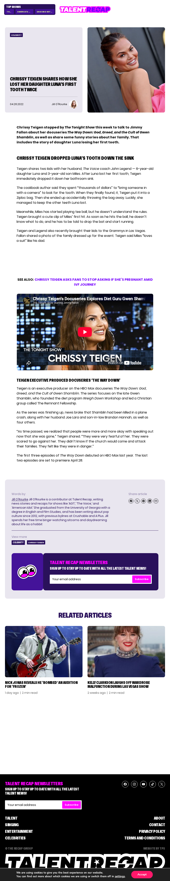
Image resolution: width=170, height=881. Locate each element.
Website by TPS (154, 848)
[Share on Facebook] (131, 501)
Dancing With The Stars (46, 12)
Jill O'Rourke (20, 499)
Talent (11, 818)
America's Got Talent (25, 12)
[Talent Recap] (85, 9)
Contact (157, 824)
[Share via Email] (155, 501)
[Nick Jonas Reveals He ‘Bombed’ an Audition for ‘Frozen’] (44, 651)
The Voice (10, 12)
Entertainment (19, 831)
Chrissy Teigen (36, 542)
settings (120, 876)
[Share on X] (137, 501)
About (159, 818)
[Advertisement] (85, 260)
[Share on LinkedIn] (149, 501)
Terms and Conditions (144, 838)
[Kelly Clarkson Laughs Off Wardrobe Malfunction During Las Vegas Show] (126, 651)
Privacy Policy (152, 831)
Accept (142, 874)
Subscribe (141, 579)
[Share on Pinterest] (143, 501)
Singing (12, 824)
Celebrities (15, 838)
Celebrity (16, 35)
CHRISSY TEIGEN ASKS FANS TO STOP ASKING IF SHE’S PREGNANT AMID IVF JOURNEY (94, 282)
